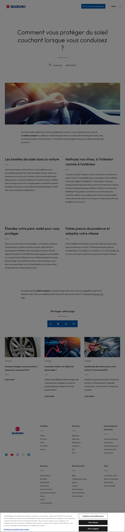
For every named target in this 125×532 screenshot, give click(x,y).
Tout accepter (93, 529)
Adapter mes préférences (93, 516)
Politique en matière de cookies (16, 529)
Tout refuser (93, 522)
